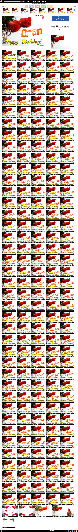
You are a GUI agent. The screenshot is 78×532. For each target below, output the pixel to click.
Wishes (43, 6)
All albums (48, 530)
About (38, 1)
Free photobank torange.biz (62, 24)
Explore (28, 1)
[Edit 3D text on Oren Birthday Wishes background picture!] (43, 17)
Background (50, 6)
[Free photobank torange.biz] (1, 1)
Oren (26, 6)
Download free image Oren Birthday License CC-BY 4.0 (60, 18)
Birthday (37, 6)
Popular (34, 1)
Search (23, 1)
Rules (45, 530)
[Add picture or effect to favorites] (3, 17)
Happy (31, 6)
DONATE (44, 1)
